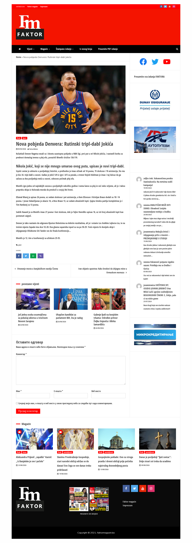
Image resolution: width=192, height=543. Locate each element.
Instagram (173, 6)
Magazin (44, 48)
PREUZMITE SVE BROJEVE (89, 514)
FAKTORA (160, 76)
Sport (24, 138)
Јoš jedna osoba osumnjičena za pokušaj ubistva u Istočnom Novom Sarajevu (33, 318)
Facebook (161, 6)
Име (19, 391)
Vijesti (29, 48)
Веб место (96, 391)
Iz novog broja (86, 48)
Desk (18, 138)
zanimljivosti (68, 452)
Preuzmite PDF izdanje (108, 48)
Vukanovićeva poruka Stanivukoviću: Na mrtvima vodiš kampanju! (158, 182)
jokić (19, 245)
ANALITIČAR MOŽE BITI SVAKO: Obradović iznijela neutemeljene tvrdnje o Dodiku (157, 208)
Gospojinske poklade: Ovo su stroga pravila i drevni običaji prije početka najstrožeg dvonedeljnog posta (115, 461)
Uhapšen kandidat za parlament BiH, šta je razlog (69, 316)
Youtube (169, 6)
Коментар (21, 354)
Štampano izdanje (63, 48)
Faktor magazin (32, 6)
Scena (24, 452)
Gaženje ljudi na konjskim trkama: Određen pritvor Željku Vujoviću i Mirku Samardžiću (106, 319)
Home (18, 57)
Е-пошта (58, 391)
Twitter (165, 6)
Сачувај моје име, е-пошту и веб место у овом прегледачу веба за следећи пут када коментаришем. (65, 403)
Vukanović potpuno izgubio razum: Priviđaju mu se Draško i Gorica (159, 265)
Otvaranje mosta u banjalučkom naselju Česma (37, 268)
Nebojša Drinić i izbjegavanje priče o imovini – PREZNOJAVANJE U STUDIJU (157, 235)
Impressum (44, 6)
